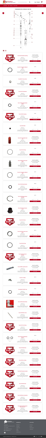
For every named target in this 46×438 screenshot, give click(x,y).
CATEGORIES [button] (5, 5)
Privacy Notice (17, 426)
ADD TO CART (35, 72)
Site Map (17, 429)
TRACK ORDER (15, 5)
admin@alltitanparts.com (8, 430)
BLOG (8, 5)
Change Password (32, 427)
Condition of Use (18, 427)
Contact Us (17, 430)
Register (38, 2)
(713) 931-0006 (6, 427)
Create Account (31, 429)
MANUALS (11, 5)
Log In (35, 2)
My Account (31, 426)
